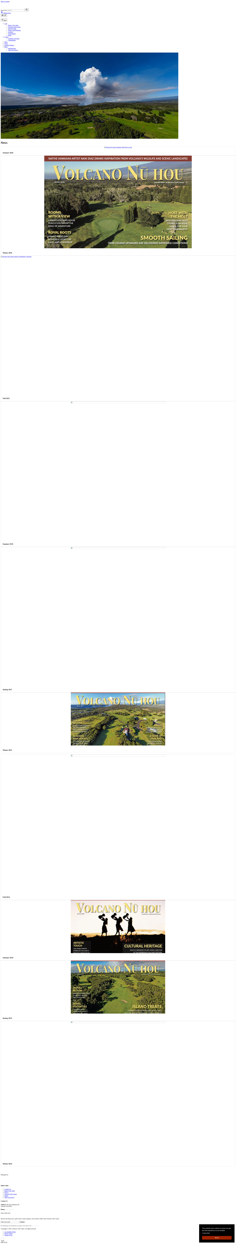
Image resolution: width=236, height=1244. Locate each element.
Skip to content (5, 1)
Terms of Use (8, 1235)
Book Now (7, 13)
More (6, 47)
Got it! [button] (217, 1237)
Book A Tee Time (13, 25)
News (6, 43)
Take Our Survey (13, 50)
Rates (9, 35)
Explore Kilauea (9, 45)
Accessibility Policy (10, 1232)
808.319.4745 (9, 1209)
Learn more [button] (206, 1233)
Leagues (10, 32)
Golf (5, 23)
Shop (5, 42)
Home (6, 1196)
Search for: (4, 10)
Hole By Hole (12, 28)
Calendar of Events (13, 38)
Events (6, 37)
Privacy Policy (8, 1233)
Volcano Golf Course (14, 27)
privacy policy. (35, 1225)
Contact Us (7, 1189)
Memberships (12, 48)
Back (3, 20)
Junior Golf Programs (14, 30)
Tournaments (12, 33)
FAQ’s (6, 1192)
